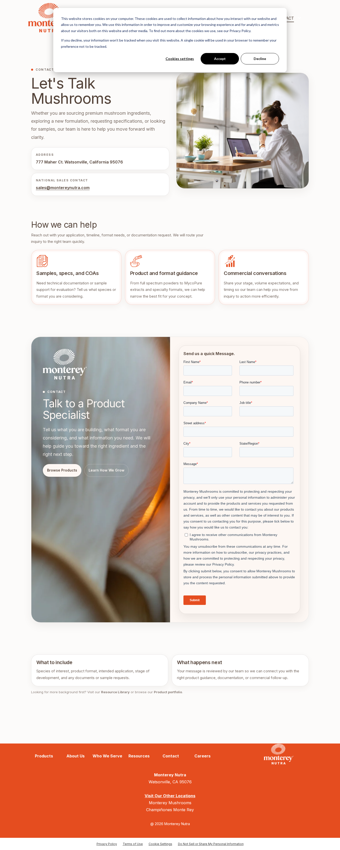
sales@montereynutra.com (63, 187)
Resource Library (115, 692)
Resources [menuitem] (139, 755)
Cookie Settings (160, 844)
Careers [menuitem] (202, 755)
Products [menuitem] (44, 755)
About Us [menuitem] (75, 755)
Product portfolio (168, 692)
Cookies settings (180, 58)
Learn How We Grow (106, 470)
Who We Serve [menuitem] (107, 755)
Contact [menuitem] (171, 755)
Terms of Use (133, 844)
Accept (220, 58)
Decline (260, 58)
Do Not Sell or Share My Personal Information (211, 844)
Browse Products (62, 470)
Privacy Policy (107, 844)
